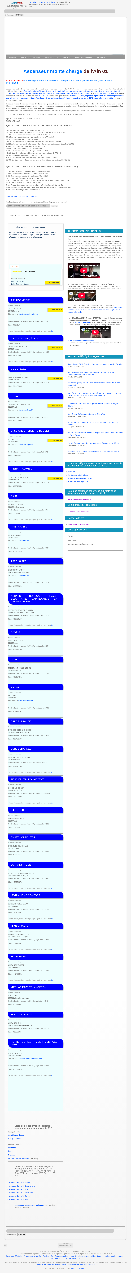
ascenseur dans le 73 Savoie (19, 1196)
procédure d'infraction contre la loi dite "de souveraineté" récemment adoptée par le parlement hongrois (95, 310)
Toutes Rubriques (51, 57)
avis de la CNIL (42, 96)
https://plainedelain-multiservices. (30, 1058)
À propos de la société (32, 1256)
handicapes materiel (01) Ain (78, 475)
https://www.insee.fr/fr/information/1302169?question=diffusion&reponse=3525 (66, 1265)
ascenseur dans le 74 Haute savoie (21, 1193)
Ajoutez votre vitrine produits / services (79, 499)
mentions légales (110, 1256)
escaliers (71, 472)
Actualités (101, 57)
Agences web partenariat (70, 1258)
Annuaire (33, 2)
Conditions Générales (14, 1256)
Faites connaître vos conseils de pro (78, 524)
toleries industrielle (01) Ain (78, 482)
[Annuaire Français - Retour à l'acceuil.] (15, 4)
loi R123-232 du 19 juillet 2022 (105, 93)
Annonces (25, 57)
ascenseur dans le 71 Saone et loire (22, 1186)
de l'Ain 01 (65, 71)
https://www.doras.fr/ (25, 410)
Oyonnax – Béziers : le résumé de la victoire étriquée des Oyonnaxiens (93, 451)
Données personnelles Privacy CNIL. (65, 1256)
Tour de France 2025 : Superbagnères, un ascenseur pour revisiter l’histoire (95, 364)
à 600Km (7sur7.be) (82, 322)
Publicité (46, 1256)
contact (120, 1256)
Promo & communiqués (84, 57)
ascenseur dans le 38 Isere (18, 1199)
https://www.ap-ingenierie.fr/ (28, 314)
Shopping (36, 57)
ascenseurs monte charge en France (29, 1205)
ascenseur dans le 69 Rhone (19, 1183)
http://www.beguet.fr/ (25, 444)
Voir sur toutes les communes (18, 1159)
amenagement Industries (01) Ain (80, 478)
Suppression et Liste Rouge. (91, 1256)
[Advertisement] (65, 36)
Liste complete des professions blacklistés (21, 196)
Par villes (67, 57)
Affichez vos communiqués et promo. (79, 511)
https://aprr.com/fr (24, 540)
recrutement (55, 1258)
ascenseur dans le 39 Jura (18, 1189)
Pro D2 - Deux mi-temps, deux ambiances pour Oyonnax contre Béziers (93, 443)
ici (52, 331)
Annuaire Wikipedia (78, 1268)
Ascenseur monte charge (47, 2)
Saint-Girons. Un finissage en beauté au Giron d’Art (86, 414)
